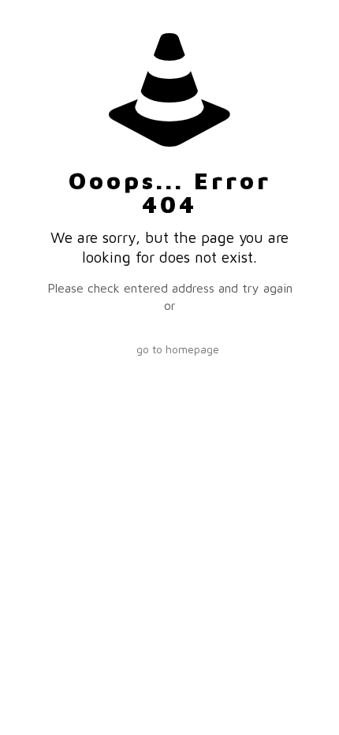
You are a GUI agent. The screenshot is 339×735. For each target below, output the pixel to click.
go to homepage (177, 349)
